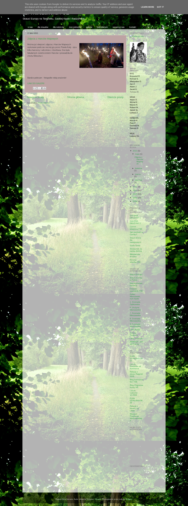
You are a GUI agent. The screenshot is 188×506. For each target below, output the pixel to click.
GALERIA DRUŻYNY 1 (135, 217)
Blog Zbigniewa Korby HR (136, 386)
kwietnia (138, 168)
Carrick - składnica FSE (136, 228)
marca (138, 174)
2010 (135, 194)
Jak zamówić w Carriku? (136, 233)
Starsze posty (115, 97)
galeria (89, 27)
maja (137, 154)
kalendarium (102, 27)
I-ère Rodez (135, 330)
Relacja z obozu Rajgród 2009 (136, 374)
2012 (135, 187)
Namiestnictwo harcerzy (136, 284)
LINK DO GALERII (35, 83)
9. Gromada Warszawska (135, 325)
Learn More (147, 7)
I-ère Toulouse (136, 338)
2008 (135, 201)
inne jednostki (75, 27)
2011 (135, 190)
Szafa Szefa (135, 246)
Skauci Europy (136, 274)
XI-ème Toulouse (134, 334)
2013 (135, 151)
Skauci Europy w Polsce (136, 279)
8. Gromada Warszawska (135, 320)
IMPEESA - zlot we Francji (136, 343)
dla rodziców (58, 27)
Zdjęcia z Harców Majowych (42, 38)
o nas (30, 27)
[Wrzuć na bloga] (37, 88)
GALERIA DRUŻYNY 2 (135, 222)
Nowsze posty (35, 97)
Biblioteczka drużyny (135, 255)
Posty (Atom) (43, 103)
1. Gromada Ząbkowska (135, 303)
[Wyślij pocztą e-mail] (34, 88)
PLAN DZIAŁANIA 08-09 (136, 400)
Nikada (98, 499)
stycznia (138, 180)
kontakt (132, 27)
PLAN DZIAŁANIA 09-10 (136, 358)
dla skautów (43, 27)
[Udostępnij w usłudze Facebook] (42, 88)
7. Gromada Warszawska (135, 314)
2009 (135, 198)
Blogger (129, 499)
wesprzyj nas (119, 27)
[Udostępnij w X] (39, 88)
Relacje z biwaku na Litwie (134, 408)
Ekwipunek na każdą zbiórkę (136, 250)
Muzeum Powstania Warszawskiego (136, 417)
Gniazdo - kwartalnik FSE (136, 290)
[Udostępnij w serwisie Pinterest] (44, 88)
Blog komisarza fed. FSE (136, 381)
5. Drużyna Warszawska (135, 308)
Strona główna (75, 97)
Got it (160, 7)
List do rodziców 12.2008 (133, 393)
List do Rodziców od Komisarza (135, 366)
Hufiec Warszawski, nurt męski (135, 296)
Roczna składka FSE (135, 261)
